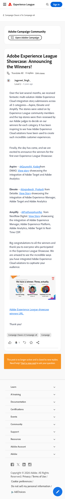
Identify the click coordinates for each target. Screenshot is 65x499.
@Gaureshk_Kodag (30, 166)
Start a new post (28, 363)
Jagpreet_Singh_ (22, 80)
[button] (18, 73)
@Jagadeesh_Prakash (32, 189)
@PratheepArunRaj (31, 212)
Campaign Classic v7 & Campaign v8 (20, 15)
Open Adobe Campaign (27, 37)
